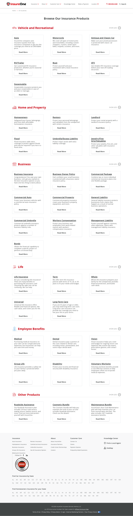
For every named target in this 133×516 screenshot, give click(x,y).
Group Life (19, 364)
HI (52, 480)
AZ (21, 480)
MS (103, 480)
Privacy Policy (46, 512)
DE (41, 480)
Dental (56, 339)
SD (57, 483)
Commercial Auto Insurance (38, 444)
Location (94, 4)
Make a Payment (83, 4)
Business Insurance (23, 174)
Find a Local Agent (114, 443)
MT (111, 480)
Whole (94, 277)
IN (62, 480)
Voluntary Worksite (101, 364)
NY (21, 483)
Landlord (95, 117)
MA (90, 480)
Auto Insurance (16, 441)
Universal (19, 302)
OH (34, 483)
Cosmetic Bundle (61, 405)
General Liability (99, 197)
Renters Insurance (36, 441)
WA (81, 483)
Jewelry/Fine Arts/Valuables (98, 139)
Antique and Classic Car (102, 38)
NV (115, 480)
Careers (53, 450)
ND (29, 483)
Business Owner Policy (64, 174)
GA (48, 480)
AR (25, 480)
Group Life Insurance (18, 450)
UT (69, 483)
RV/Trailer (19, 63)
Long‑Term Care (60, 302)
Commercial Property (63, 197)
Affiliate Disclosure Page (82, 509)
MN (98, 480)
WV (85, 483)
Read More (25, 52)
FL (44, 480)
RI (49, 483)
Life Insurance (21, 277)
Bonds (17, 243)
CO (33, 480)
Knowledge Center (69, 4)
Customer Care (54, 4)
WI (89, 483)
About (44, 4)
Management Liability (102, 220)
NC (25, 483)
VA (76, 483)
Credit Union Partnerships (59, 447)
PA (46, 483)
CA (29, 480)
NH (120, 480)
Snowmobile (20, 84)
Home (14, 10)
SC (53, 483)
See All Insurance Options (38, 450)
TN (61, 483)
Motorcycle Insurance (18, 453)
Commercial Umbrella (25, 220)
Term (55, 277)
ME (81, 480)
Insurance (34, 4)
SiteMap (110, 448)
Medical (18, 339)
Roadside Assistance (24, 405)
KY (73, 480)
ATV (93, 63)
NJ (13, 483)
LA (77, 480)
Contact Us (73, 441)
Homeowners (20, 117)
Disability (57, 364)
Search (123, 4)
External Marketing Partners (75, 512)
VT (73, 483)
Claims (72, 444)
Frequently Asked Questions (78, 450)
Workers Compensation (64, 220)
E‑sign (63, 512)
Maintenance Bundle (101, 405)
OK (38, 483)
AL (13, 480)
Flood (17, 138)
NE (115, 493)
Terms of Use (36, 512)
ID (55, 480)
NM (17, 483)
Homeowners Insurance (19, 444)
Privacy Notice (55, 512)
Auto (16, 38)
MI (94, 480)
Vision (94, 339)
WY (93, 483)
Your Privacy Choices (91, 512)
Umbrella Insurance (36, 447)
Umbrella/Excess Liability (65, 138)
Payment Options (75, 447)
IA (66, 480)
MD (86, 480)
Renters (56, 117)
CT (37, 480)
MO (107, 480)
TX (65, 483)
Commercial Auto (22, 197)
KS (70, 480)
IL (59, 480)
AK (17, 480)
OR (42, 483)
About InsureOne (56, 441)
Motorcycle (58, 38)
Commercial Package (101, 174)
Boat (55, 63)
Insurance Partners (56, 444)
